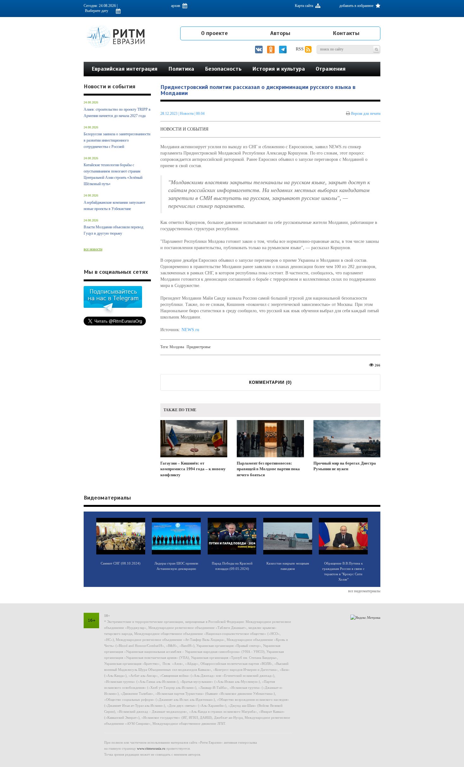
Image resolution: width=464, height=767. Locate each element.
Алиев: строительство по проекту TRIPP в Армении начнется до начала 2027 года (117, 112)
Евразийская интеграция (125, 68)
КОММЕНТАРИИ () (270, 382)
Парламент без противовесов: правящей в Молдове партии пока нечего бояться (268, 469)
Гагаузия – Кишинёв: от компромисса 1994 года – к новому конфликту (193, 469)
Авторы (280, 33)
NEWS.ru (190, 329)
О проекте (214, 33)
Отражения (331, 68)
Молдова (177, 347)
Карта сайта (304, 5)
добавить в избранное (356, 5)
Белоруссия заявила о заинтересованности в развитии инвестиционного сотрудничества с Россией (117, 140)
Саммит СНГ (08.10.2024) (120, 563)
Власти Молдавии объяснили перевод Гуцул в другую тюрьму (113, 230)
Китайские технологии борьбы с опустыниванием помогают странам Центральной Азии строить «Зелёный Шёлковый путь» (113, 174)
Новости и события (184, 129)
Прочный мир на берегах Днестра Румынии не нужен (344, 466)
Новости (187, 113)
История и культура (278, 68)
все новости (93, 249)
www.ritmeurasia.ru (151, 748)
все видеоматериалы (364, 591)
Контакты (346, 33)
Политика (181, 68)
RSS (300, 49)
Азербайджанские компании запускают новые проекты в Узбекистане (114, 205)
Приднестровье (199, 347)
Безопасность (223, 68)
